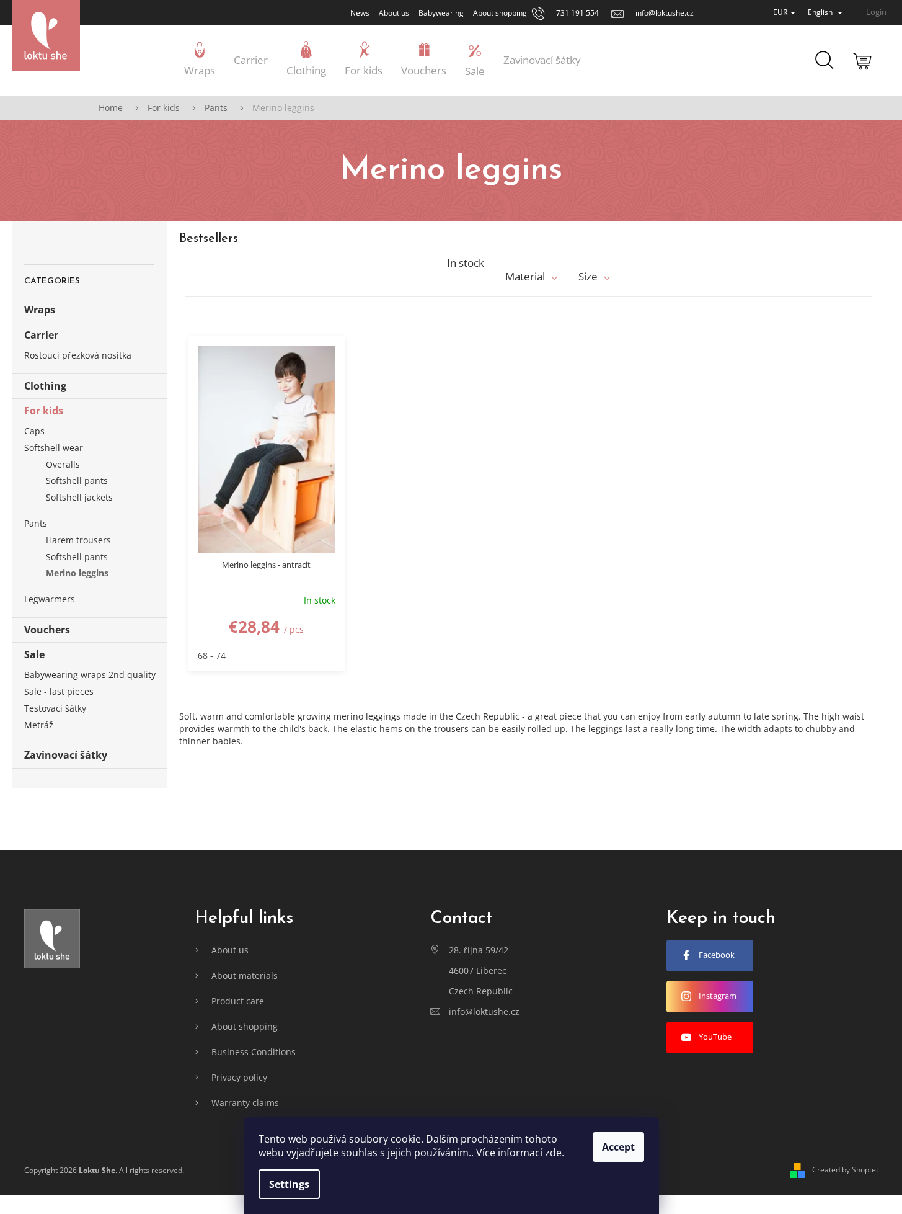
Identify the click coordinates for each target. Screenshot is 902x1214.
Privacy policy (239, 1077)
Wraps (39, 309)
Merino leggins (77, 573)
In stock (465, 263)
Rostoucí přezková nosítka (77, 355)
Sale (34, 654)
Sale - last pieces (59, 691)
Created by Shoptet (845, 1169)
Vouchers (47, 629)
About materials (244, 975)
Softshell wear (53, 447)
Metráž (38, 725)
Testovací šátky (55, 708)
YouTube (715, 1036)
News (359, 12)
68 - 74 (212, 655)
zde (553, 1152)
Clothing (45, 386)
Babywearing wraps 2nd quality (90, 675)
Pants (35, 523)
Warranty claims (245, 1103)
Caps (34, 431)
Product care (237, 1001)
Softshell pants (77, 480)
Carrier (41, 335)
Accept (618, 1147)
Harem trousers (78, 540)
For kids (43, 410)
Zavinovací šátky (65, 755)
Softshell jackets (79, 497)
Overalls (63, 464)
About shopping (500, 12)
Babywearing (441, 12)
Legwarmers (49, 599)
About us (394, 12)
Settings (289, 1184)
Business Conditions (253, 1052)
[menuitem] (199, 60)
